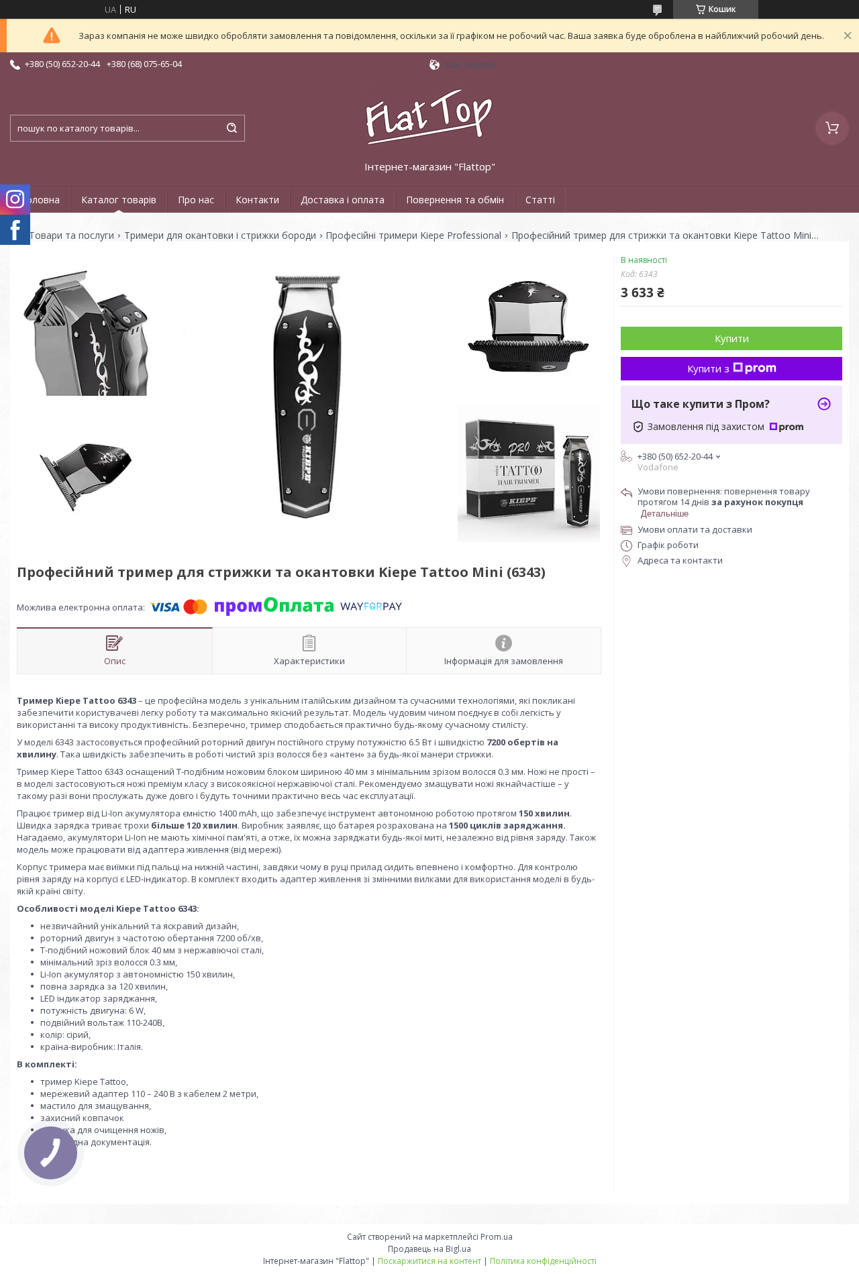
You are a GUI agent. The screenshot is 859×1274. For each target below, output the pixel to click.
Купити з (708, 368)
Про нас (196, 199)
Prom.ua (497, 1236)
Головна (40, 199)
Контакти (257, 199)
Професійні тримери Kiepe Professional (413, 235)
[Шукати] (231, 128)
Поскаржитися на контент (429, 1261)
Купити (732, 338)
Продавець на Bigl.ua (429, 1249)
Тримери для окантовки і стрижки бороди (220, 235)
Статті (540, 199)
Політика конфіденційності (543, 1261)
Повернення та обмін (455, 199)
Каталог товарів (118, 199)
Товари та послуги (71, 235)
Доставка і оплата (343, 199)
